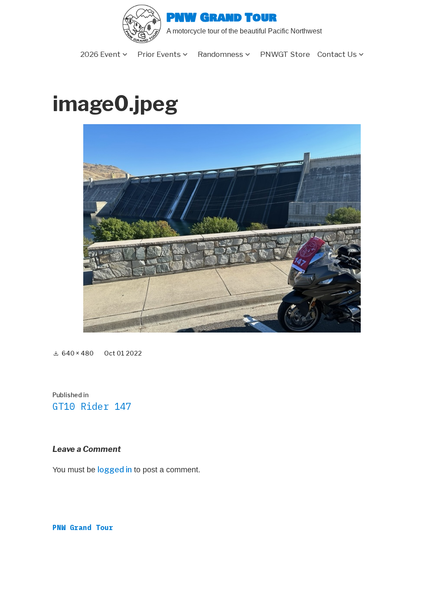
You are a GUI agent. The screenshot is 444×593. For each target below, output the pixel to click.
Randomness (220, 54)
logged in (115, 469)
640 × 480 (78, 353)
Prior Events (159, 54)
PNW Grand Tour (221, 18)
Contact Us (337, 54)
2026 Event (100, 54)
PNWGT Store (285, 54)
